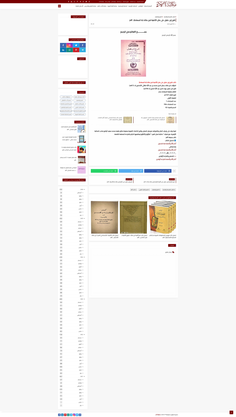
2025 (81, 218)
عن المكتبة (119, 2)
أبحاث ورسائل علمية (79, 97)
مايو (80, 202)
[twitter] (86, 1)
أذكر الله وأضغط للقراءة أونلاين (166, 159)
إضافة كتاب (101, 2)
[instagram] (83, 1)
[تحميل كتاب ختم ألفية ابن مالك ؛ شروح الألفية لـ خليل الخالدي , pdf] (133, 217)
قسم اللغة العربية (79, 114)
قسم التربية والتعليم (66, 107)
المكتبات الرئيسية (132, 6)
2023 (81, 299)
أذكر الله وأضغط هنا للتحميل (167, 143)
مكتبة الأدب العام (101, 6)
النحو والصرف (158, 17)
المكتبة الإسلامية (122, 6)
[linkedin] (71, 1)
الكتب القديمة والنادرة (169, 17)
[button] (157, 171)
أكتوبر (80, 267)
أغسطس (79, 193)
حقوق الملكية (126, 2)
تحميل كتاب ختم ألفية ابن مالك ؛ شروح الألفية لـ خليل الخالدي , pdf (134, 236)
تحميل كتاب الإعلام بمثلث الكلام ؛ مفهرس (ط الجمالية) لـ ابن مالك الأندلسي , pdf (153, 118)
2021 (81, 376)
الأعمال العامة (79, 6)
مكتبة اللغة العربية (112, 6)
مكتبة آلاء (157, 414)
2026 (81, 189)
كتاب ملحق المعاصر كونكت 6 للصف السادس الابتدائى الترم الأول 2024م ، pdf (69, 150)
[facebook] (89, 1)
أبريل (80, 205)
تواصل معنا (107, 2)
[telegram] (80, 1)
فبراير (80, 212)
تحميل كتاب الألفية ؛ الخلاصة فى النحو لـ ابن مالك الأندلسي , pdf (105, 236)
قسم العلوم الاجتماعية (79, 111)
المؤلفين (140, 6)
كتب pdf (133, 190)
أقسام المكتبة (148, 6)
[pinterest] (77, 1)
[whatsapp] (74, 1)
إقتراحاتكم (113, 2)
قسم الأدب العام (79, 104)
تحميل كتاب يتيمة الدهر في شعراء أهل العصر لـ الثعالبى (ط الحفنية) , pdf (110, 118)
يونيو (80, 199)
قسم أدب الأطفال (66, 100)
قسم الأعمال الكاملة (66, 104)
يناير (81, 215)
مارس (80, 209)
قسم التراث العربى (143, 190)
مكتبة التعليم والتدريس (90, 6)
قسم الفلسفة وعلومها (66, 111)
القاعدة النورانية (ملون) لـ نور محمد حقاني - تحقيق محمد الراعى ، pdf (69, 139)
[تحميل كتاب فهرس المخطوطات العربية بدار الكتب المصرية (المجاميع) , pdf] (162, 217)
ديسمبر (80, 222)
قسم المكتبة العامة (66, 114)
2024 (81, 257)
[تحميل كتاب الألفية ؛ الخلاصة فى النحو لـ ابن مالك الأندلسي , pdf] (104, 217)
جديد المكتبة (133, 2)
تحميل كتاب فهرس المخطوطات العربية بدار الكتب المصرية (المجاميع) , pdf (162, 236)
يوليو (80, 196)
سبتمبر (80, 228)
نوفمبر (80, 225)
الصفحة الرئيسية (140, 2)
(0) (91, 24)
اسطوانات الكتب (66, 97)
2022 (81, 334)
